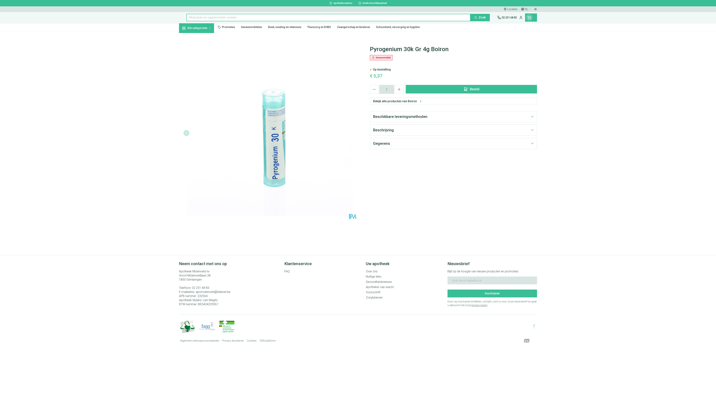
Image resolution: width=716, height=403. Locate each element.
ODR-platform (268, 340)
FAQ (287, 271)
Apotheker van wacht (380, 287)
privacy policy (479, 305)
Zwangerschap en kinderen (203, 75)
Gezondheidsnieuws (379, 282)
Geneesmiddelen (203, 127)
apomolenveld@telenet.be (213, 292)
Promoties (189, 36)
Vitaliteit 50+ (203, 87)
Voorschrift (373, 292)
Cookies (252, 340)
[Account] (521, 17)
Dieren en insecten (203, 117)
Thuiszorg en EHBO (203, 107)
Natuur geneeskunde (203, 97)
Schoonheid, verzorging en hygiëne (203, 48)
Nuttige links (373, 276)
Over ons (372, 271)
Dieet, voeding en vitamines (203, 61)
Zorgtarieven (374, 297)
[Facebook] (534, 326)
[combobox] (328, 17)
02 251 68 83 (200, 288)
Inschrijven (492, 293)
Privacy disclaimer (233, 340)
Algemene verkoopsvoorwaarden (199, 340)
